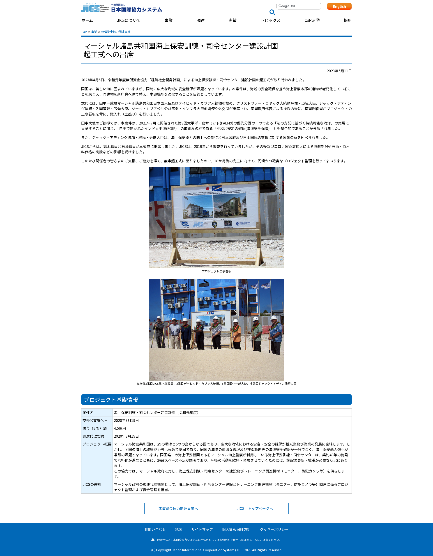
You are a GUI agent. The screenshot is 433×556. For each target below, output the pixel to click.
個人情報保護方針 (236, 529)
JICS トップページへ (255, 508)
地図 (178, 529)
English (339, 6)
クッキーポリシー (274, 529)
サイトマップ (202, 529)
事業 (94, 31)
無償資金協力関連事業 (116, 31)
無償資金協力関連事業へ (178, 508)
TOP (84, 31)
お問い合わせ (155, 529)
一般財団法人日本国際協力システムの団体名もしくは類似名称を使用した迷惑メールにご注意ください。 (218, 540)
